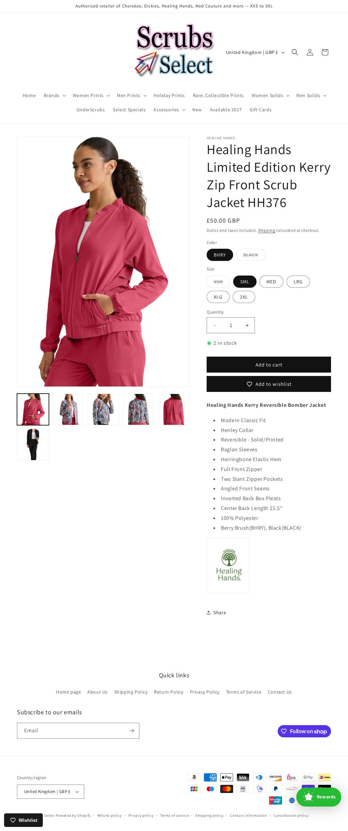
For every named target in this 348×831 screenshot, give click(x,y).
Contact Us (280, 692)
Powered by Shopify (73, 815)
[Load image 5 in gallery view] (139, 410)
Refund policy (110, 815)
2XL (244, 297)
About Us (97, 692)
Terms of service (174, 815)
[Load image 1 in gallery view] (33, 410)
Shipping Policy (131, 692)
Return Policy (169, 692)
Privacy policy (141, 815)
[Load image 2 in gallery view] (68, 410)
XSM (222, 283)
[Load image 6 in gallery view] (174, 410)
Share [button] (219, 612)
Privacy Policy (205, 692)
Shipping (266, 230)
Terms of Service (244, 692)
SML (244, 282)
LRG (298, 282)
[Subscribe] (131, 731)
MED (271, 282)
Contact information (248, 815)
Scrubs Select (43, 815)
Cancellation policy (291, 815)
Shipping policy (209, 815)
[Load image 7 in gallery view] (33, 444)
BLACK (254, 256)
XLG (218, 297)
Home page (68, 692)
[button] (54, 95)
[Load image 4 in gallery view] (103, 410)
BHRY (220, 255)
